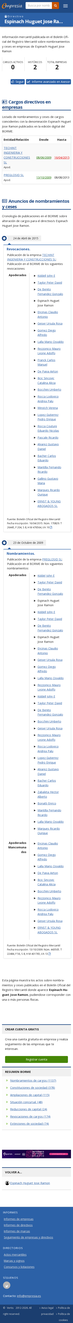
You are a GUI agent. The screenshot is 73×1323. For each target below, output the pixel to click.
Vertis (10, 1307)
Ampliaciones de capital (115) (29, 1095)
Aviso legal (47, 1307)
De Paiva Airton (48, 371)
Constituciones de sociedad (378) (32, 1087)
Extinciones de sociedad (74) (29, 1123)
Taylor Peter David (50, 282)
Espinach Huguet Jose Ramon (30, 1183)
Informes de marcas (17, 1231)
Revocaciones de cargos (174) (30, 1116)
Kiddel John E (46, 576)
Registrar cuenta (36, 1059)
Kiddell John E (46, 276)
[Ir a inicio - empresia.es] (13, 5)
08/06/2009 (43, 157)
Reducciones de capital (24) (28, 1109)
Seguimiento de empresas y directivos (28, 1237)
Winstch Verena (48, 408)
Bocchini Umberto (49, 389)
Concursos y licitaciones (19, 1267)
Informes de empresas (18, 1219)
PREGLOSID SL (14, 175)
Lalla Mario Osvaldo (51, 342)
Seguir (19, 82)
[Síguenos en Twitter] (6, 1286)
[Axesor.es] (36, 1154)
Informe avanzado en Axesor (50, 82)
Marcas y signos (14, 1261)
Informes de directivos (18, 1225)
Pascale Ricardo (48, 437)
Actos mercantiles (15, 1255)
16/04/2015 (61, 157)
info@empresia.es (29, 1296)
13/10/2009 (43, 177)
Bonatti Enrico (47, 803)
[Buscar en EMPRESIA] (55, 5)
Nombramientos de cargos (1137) (33, 1080)
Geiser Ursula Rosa (50, 323)
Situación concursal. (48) (26, 1102)
